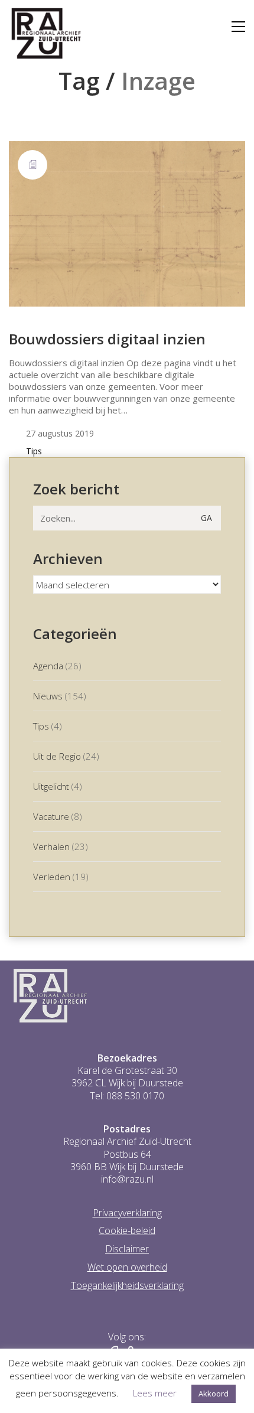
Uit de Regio (57, 756)
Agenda (48, 666)
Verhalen (51, 846)
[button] (238, 26)
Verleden (51, 877)
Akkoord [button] (213, 1393)
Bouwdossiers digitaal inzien (107, 339)
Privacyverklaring (127, 1213)
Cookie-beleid (127, 1231)
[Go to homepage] (46, 33)
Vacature (51, 816)
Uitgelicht (51, 786)
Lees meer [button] (155, 1393)
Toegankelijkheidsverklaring (127, 1285)
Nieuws (48, 696)
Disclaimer (127, 1249)
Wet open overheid (127, 1267)
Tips (34, 451)
